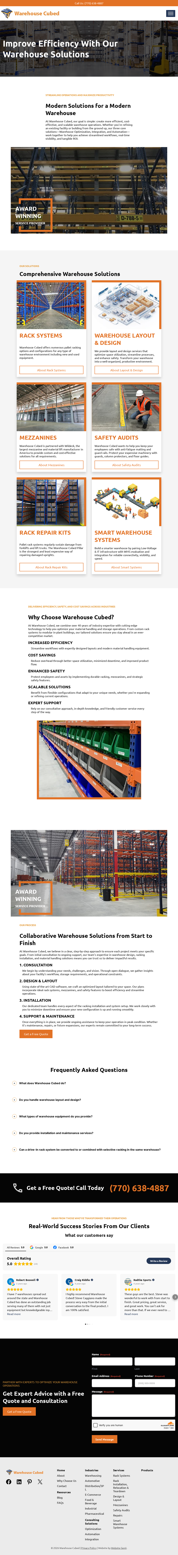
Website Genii (119, 1547)
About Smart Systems (126, 567)
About (61, 1475)
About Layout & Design (126, 370)
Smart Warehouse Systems (120, 1524)
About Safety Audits (126, 465)
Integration (92, 1539)
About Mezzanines (51, 465)
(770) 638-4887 (93, 3)
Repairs (117, 1515)
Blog (60, 1497)
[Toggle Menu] (170, 13)
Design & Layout (118, 1497)
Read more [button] (14, 1314)
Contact (62, 1486)
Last (137, 1368)
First (95, 1368)
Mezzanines (120, 1505)
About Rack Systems (51, 370)
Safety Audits (121, 1510)
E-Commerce (93, 1494)
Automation (92, 1534)
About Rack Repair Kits (51, 567)
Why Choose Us (66, 1480)
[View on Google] (10, 1281)
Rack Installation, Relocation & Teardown (121, 1486)
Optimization (93, 1528)
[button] (3, 1297)
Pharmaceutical (94, 1513)
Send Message (104, 1439)
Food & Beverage (91, 1501)
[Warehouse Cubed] (29, 19)
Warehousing (93, 1475)
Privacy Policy (88, 1547)
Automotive (92, 1480)
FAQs (60, 1502)
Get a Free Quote (36, 1034)
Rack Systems (121, 1475)
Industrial (90, 1508)
